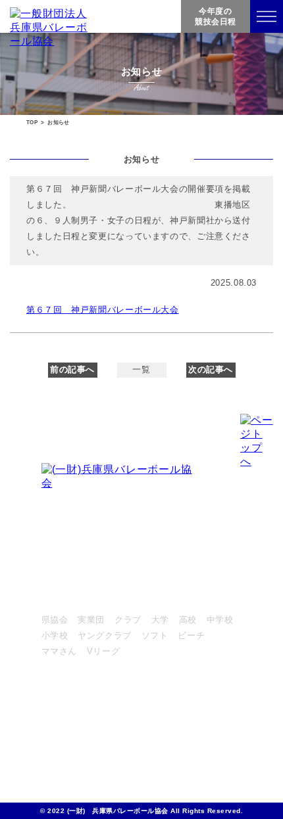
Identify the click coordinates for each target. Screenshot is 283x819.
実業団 (91, 620)
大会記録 (59, 731)
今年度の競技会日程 (215, 16)
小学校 (54, 635)
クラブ (128, 620)
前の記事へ (72, 369)
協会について (68, 706)
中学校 (220, 620)
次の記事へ (210, 369)
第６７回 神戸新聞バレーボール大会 (102, 310)
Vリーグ (103, 651)
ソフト (155, 635)
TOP (32, 122)
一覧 (141, 369)
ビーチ (191, 635)
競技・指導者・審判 (81, 680)
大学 (160, 620)
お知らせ (59, 757)
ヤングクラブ (105, 635)
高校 (188, 620)
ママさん (59, 651)
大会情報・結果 (72, 597)
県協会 (54, 620)
